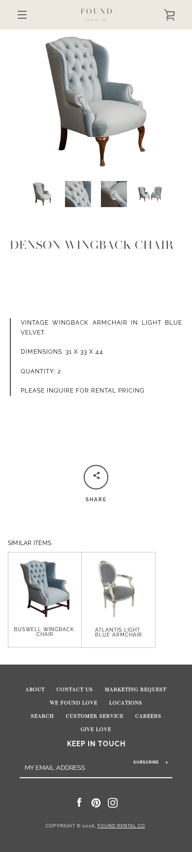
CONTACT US (75, 690)
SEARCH (42, 716)
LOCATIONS (125, 703)
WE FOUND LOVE (73, 703)
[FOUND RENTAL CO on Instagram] (113, 802)
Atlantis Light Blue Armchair (118, 632)
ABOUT (35, 690)
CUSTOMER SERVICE (95, 716)
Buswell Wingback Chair (45, 632)
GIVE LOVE (96, 729)
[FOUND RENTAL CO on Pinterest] (96, 802)
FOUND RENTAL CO (121, 825)
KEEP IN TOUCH (96, 743)
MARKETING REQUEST (135, 690)
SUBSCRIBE (146, 762)
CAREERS (148, 716)
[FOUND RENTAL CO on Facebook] (79, 802)
